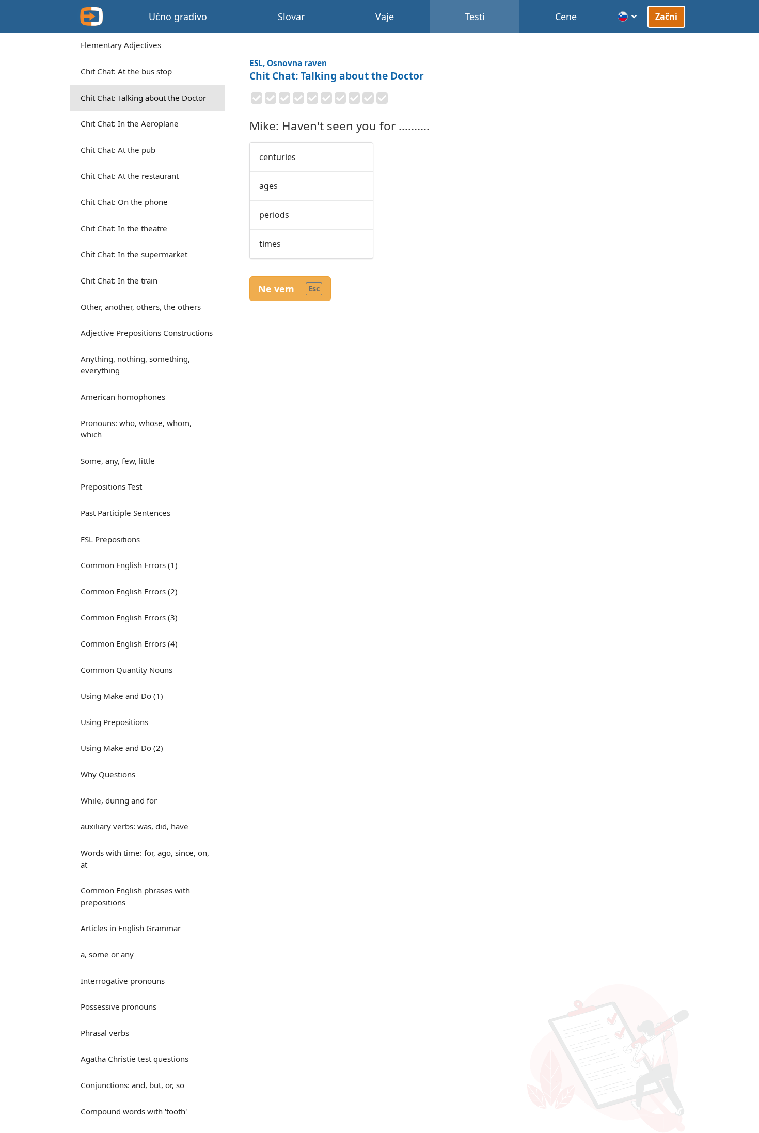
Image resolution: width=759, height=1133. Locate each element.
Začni (666, 16)
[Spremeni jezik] (627, 16)
